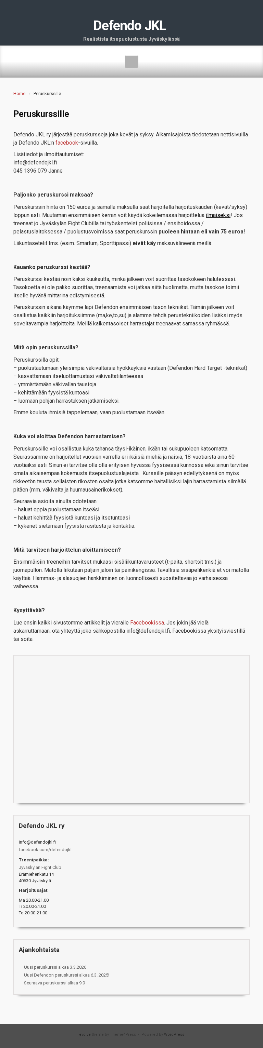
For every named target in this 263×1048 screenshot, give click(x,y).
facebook (66, 142)
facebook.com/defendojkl (45, 849)
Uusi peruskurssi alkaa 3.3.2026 (55, 967)
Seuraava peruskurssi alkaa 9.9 (54, 982)
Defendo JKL (129, 25)
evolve (85, 1034)
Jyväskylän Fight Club (40, 867)
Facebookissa (147, 622)
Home (19, 93)
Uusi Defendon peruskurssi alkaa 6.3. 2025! (66, 975)
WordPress (174, 1034)
